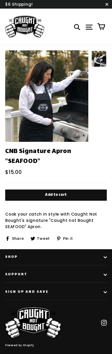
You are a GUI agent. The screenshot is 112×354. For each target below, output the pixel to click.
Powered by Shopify (19, 345)
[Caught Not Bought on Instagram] (104, 322)
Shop (11, 257)
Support (16, 274)
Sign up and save (27, 292)
